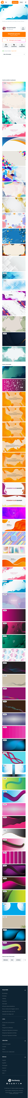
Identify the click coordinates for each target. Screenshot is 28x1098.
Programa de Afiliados (7, 1029)
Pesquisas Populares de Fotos (9, 1034)
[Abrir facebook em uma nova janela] (6, 1084)
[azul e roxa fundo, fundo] (13, 796)
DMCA (3, 1026)
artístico (18, 959)
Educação (4, 1003)
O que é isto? (13, 51)
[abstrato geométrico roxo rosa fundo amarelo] (13, 219)
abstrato (5, 959)
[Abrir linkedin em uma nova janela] (11, 1084)
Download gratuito (14, 34)
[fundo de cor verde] (13, 783)
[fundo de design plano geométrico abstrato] (13, 307)
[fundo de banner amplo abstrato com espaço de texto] (13, 249)
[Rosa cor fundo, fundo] (13, 809)
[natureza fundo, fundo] (13, 921)
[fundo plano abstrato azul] (13, 235)
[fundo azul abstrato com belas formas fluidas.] (13, 586)
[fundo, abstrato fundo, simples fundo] (13, 654)
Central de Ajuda (6, 1045)
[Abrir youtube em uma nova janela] (20, 1084)
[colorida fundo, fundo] (13, 870)
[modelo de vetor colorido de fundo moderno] (13, 614)
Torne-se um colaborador (8, 1053)
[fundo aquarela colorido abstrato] (13, 188)
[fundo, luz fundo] (13, 718)
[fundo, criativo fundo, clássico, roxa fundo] (13, 384)
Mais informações (7, 53)
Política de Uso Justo (13, 1094)
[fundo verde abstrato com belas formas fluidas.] (13, 641)
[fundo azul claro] (13, 934)
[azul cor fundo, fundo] (13, 757)
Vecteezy (4, 995)
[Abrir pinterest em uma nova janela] (13, 1084)
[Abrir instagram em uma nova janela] (8, 1084)
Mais (3, 1074)
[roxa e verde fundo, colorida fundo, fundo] (13, 947)
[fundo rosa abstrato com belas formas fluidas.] (13, 130)
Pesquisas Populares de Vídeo (9, 1036)
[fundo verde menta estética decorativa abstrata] (13, 353)
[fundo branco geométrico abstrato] (13, 263)
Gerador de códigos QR (7, 1015)
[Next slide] (22, 959)
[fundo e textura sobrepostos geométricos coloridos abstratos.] (13, 86)
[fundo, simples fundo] (13, 832)
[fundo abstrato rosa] (13, 600)
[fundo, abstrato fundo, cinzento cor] (13, 680)
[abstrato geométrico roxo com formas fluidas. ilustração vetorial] (13, 295)
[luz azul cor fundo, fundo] (13, 744)
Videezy (4, 998)
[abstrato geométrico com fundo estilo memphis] (13, 157)
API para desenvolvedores (8, 1005)
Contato (4, 1047)
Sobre (3, 1050)
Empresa (4, 1000)
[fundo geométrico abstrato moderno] (13, 173)
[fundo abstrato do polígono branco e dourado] (13, 204)
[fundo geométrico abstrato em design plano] (13, 115)
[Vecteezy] (2, 2)
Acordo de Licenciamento (8, 1023)
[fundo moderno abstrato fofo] (13, 100)
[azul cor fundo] (13, 908)
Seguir (23, 29)
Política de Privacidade (17, 1093)
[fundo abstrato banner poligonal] (13, 274)
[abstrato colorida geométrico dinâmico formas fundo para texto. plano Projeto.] (13, 537)
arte (12, 959)
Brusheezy (4, 992)
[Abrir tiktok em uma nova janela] (15, 1084)
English (4, 1061)
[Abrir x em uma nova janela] (18, 1084)
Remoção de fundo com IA (8, 1012)
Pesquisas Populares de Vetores (10, 1031)
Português (4, 1066)
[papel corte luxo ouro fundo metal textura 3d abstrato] (13, 338)
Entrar (21, 2)
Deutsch (4, 1069)
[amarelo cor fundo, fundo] (13, 895)
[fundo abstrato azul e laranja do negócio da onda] (13, 143)
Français (4, 1071)
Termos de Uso (8, 1093)
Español (4, 1064)
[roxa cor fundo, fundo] (13, 731)
